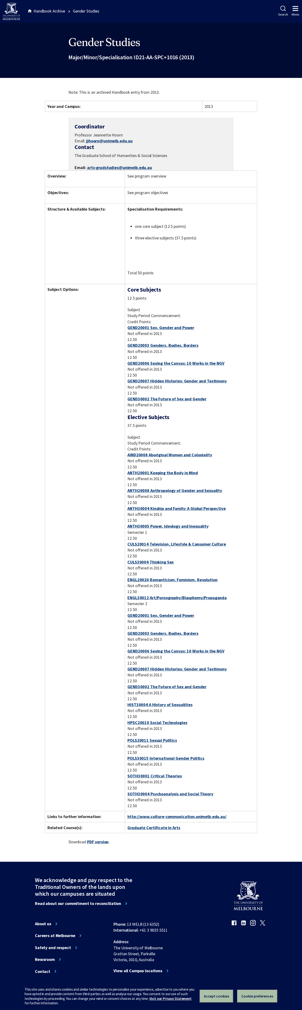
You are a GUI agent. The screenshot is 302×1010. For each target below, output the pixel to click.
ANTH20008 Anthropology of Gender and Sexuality (174, 490)
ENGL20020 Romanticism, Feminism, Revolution (172, 579)
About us (43, 923)
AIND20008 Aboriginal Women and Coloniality (169, 455)
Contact (42, 971)
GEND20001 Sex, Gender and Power (160, 327)
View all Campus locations (137, 970)
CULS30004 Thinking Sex (150, 562)
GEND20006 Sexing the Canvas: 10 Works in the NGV (175, 363)
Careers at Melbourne (55, 935)
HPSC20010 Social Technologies (157, 722)
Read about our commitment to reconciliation (78, 903)
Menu (295, 14)
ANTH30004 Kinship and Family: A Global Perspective (176, 508)
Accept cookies (216, 996)
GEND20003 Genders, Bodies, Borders (162, 345)
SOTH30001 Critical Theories (154, 776)
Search (283, 14)
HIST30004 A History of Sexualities (159, 704)
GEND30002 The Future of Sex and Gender (166, 399)
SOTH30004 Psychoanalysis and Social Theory (170, 794)
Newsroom (45, 959)
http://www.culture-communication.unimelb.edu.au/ (176, 816)
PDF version (98, 841)
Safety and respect (53, 947)
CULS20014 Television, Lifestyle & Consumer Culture (176, 544)
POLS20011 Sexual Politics (152, 740)
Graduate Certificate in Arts (153, 827)
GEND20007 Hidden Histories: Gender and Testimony (177, 381)
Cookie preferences (257, 996)
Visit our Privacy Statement (170, 998)
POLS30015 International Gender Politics (165, 758)
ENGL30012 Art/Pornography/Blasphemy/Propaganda (177, 597)
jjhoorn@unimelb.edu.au (109, 141)
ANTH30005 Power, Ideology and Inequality (168, 526)
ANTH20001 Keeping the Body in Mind (162, 472)
